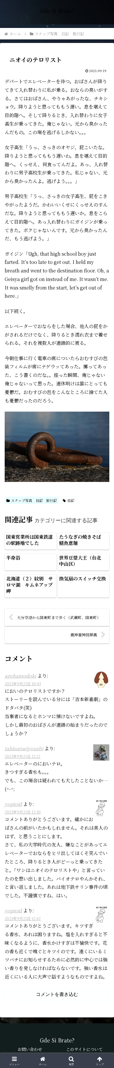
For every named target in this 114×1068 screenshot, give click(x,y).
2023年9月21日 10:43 (23, 683)
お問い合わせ (30, 1049)
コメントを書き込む (57, 994)
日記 (70, 500)
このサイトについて (84, 1049)
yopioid (13, 804)
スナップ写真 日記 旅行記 (34, 500)
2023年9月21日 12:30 (23, 812)
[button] (102, 858)
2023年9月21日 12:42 (23, 918)
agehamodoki (20, 675)
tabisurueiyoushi (24, 748)
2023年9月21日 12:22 (22, 756)
